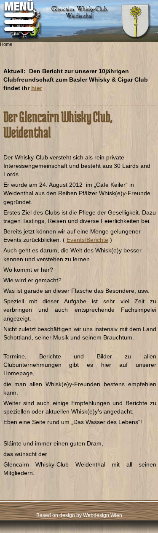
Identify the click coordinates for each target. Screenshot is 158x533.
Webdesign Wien (102, 515)
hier (36, 88)
